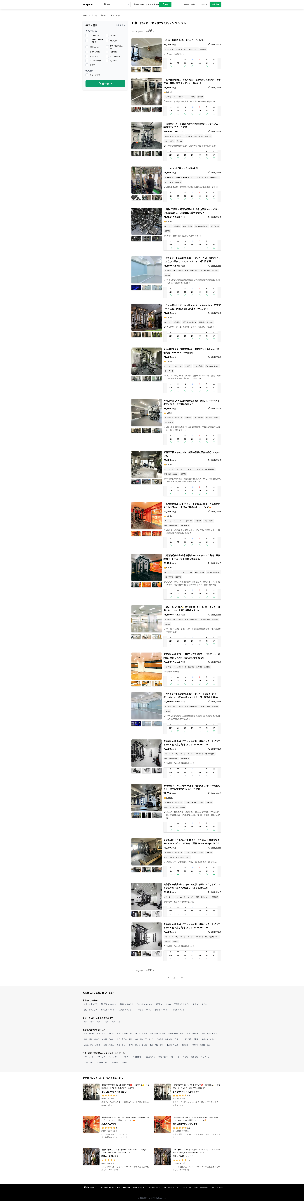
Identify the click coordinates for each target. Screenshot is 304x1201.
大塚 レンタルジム (162, 1009)
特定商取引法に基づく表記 (110, 1187)
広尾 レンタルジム (126, 1009)
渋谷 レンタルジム (90, 1004)
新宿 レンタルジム (126, 1004)
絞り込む (107, 83)
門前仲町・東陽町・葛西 (201, 1045)
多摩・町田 (121, 1045)
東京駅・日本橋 (108, 1039)
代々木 (99, 1021)
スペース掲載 (189, 4)
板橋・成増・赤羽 (156, 1045)
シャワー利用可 (95, 60)
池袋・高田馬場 (192, 1033)
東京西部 (185, 1045)
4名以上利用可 (95, 47)
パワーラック (95, 35)
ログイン (203, 4)
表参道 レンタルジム (108, 1009)
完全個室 (113, 60)
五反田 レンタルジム (182, 1004)
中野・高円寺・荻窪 (124, 1039)
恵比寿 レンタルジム (108, 1004)
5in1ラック (114, 35)
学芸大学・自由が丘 (209, 1039)
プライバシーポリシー (189, 1187)
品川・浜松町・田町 (175, 1033)
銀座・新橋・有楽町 (91, 1039)
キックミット (95, 56)
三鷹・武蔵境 (109, 1045)
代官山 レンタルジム (163, 1004)
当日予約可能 (95, 52)
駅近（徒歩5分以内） (116, 46)
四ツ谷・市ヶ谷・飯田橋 (137, 1045)
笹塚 (92, 1021)
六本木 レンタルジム (144, 1004)
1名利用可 (114, 40)
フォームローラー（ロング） (96, 40)
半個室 (92, 65)
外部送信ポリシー (207, 1187)
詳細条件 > (120, 25)
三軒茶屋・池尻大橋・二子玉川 (168, 1039)
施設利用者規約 (138, 1187)
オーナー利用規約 (153, 1187)
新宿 (85, 1021)
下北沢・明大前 (172, 1045)
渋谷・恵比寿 (89, 1033)
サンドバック (115, 56)
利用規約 (126, 1187)
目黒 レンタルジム (179, 1009)
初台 (107, 1021)
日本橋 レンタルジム (144, 1009)
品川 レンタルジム (200, 1004)
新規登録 (215, 4)
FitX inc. (147, 1198)
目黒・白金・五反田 (157, 1033)
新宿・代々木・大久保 (105, 1033)
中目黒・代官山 (141, 1033)
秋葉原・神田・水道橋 (92, 1045)
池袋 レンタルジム (90, 1009)
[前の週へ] (165, 63)
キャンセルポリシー (170, 1187)
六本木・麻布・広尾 (124, 1033)
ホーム (85, 15)
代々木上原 (116, 1021)
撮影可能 (113, 52)
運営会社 (220, 1187)
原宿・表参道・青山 (209, 1033)
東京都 (94, 15)
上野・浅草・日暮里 (190, 1039)
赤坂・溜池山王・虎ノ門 (144, 1039)
